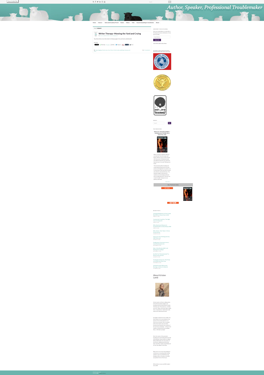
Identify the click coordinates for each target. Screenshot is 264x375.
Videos (128, 22)
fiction (111, 50)
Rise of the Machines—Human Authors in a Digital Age (162, 133)
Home (94, 22)
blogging (100, 50)
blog (96, 50)
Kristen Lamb (102, 35)
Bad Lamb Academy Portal (111, 22)
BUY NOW (167, 188)
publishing (122, 50)
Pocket (108, 44)
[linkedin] (100, 1)
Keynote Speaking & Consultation (145, 22)
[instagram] (102, 1)
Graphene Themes (102, 373)
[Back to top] (261, 372)
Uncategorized (115, 35)
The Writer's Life (109, 35)
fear (109, 50)
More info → (168, 181)
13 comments (147, 50)
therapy (126, 50)
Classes (100, 22)
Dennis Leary (105, 50)
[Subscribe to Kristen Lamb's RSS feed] (93, 1)
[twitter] (97, 1)
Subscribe (157, 40)
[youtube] (104, 1)
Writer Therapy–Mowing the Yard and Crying (120, 33)
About (157, 22)
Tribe (133, 22)
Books (122, 22)
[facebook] (95, 1)
